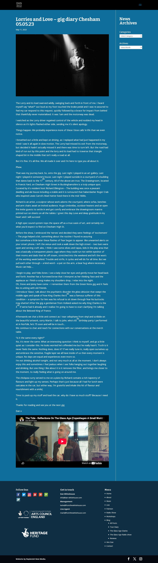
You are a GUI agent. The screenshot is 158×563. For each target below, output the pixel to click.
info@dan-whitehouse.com (71, 497)
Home (108, 493)
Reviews (113, 538)
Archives (123, 43)
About (108, 497)
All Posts (113, 523)
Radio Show (111, 512)
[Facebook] (18, 495)
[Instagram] (29, 495)
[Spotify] (46, 495)
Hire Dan (109, 542)
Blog (108, 520)
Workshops (110, 516)
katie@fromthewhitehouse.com (73, 505)
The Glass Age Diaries (119, 531)
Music (108, 501)
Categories (125, 31)
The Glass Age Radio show (120, 534)
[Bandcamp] (18, 500)
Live (108, 505)
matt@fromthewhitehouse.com (73, 513)
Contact (109, 546)
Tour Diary (114, 527)
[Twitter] (24, 495)
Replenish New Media (35, 559)
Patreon (109, 509)
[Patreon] (40, 495)
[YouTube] (35, 495)
